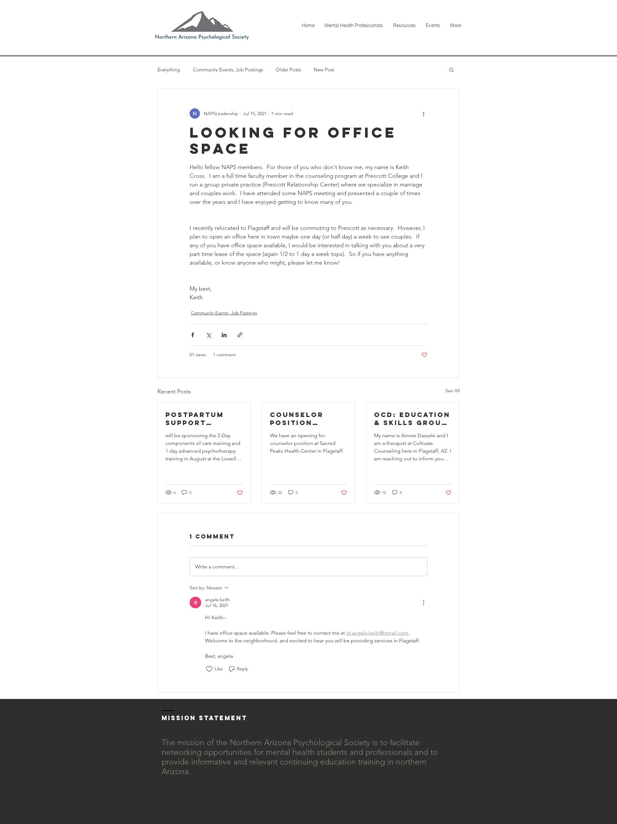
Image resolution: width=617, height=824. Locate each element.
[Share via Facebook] (193, 335)
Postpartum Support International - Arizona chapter (203, 419)
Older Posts (288, 70)
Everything (168, 70)
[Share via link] (240, 335)
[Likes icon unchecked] (209, 669)
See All (452, 391)
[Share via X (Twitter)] (208, 335)
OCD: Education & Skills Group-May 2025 (412, 419)
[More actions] (423, 113)
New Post (324, 70)
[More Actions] (423, 602)
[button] (451, 69)
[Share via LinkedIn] (224, 335)
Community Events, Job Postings (228, 70)
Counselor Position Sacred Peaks (303, 419)
